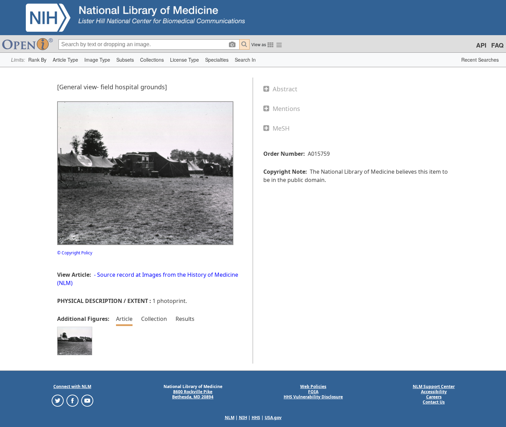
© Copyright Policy (74, 253)
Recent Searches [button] (480, 59)
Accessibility (434, 392)
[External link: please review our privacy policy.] (58, 400)
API (481, 45)
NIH (243, 417)
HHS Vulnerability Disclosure (313, 397)
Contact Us (434, 402)
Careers (434, 397)
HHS (256, 417)
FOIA (313, 392)
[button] (37, 60)
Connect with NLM (72, 386)
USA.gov (273, 417)
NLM (229, 417)
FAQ (497, 45)
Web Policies (313, 386)
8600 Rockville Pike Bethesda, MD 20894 (192, 394)
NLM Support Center (434, 386)
